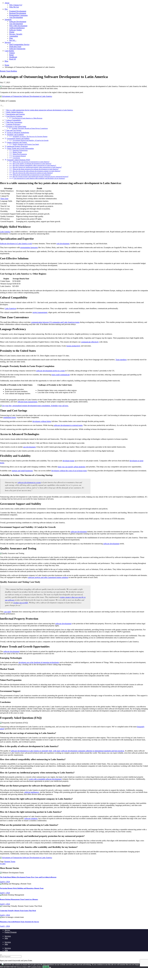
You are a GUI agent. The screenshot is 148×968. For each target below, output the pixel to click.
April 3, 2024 (5, 893)
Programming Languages (18, 15)
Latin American (10, 308)
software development (79, 532)
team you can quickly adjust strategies (71, 467)
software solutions (30, 818)
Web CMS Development (18, 26)
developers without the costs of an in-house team (69, 471)
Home (7, 65)
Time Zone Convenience (14, 122)
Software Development (17, 22)
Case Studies (9, 51)
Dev (6, 9)
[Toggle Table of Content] (1, 106)
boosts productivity (73, 346)
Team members (121, 360)
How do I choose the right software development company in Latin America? (36, 171)
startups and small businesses (22, 471)
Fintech (12, 53)
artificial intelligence (31, 792)
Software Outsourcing (17, 49)
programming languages (29, 247)
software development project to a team (50, 371)
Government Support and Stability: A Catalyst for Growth (30, 140)
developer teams (68, 461)
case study (7, 612)
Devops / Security (15, 34)
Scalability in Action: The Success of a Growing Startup (30, 136)
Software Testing (15, 30)
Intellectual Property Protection (17, 146)
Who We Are (14, 7)
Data (11, 38)
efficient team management (27, 402)
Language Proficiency (13, 124)
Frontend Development (17, 11)
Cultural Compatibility (13, 120)
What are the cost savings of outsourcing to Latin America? (31, 162)
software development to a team (29, 482)
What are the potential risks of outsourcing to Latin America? (32, 174)
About (7, 3)
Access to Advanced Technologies (18, 132)
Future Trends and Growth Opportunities (20, 148)
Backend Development (17, 13)
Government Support (19, 156)
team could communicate (61, 375)
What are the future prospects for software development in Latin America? (36, 169)
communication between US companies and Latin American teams (55, 322)
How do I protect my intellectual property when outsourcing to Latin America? (37, 167)
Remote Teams (9, 862)
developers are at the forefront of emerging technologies (38, 662)
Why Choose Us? (15, 5)
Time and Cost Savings (13, 130)
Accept (45, 967)
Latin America (5, 232)
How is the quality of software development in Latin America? (32, 163)
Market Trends (17, 152)
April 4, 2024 (5, 882)
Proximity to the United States (16, 126)
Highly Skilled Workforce (14, 112)
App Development (16, 17)
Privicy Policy (22, 967)
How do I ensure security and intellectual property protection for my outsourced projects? (40, 176)
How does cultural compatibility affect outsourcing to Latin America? (34, 165)
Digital (11, 32)
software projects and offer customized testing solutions (48, 577)
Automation (13, 36)
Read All (12, 59)
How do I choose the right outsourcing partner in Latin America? (33, 173)
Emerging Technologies (20, 150)
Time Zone (4, 199)
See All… (12, 40)
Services (8, 42)
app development (29, 447)
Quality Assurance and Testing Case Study (26, 144)
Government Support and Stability (18, 138)
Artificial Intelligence (17, 28)
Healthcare (13, 57)
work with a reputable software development (45, 779)
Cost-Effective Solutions (14, 116)
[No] (50, 967)
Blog (6, 61)
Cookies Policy (36, 967)
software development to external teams (68, 425)
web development (62, 244)
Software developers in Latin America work (16, 244)
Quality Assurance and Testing (17, 142)
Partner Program (11, 932)
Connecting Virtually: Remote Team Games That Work (18, 910)
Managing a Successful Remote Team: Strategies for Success (19, 922)
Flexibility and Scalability (15, 134)
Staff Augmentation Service (19, 44)
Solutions (8, 19)
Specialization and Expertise (15, 114)
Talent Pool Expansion (20, 154)
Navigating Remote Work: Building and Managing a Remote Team (21, 888)
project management (40, 312)
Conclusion (16, 158)
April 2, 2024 (5, 915)
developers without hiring (41, 421)
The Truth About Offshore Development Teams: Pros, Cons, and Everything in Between (28, 877)
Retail (11, 55)
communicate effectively (90, 342)
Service (7, 930)
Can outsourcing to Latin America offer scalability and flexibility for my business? (39, 178)
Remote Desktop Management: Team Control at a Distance (19, 899)
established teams (9, 417)
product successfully (20, 602)
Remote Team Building (8, 71)
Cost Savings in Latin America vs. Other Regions (27, 118)
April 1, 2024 (5, 926)
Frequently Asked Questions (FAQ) (18, 160)
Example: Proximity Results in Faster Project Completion (30, 128)
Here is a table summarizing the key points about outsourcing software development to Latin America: (39, 110)
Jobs (6, 938)
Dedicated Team (15, 47)
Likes (2, 864)
